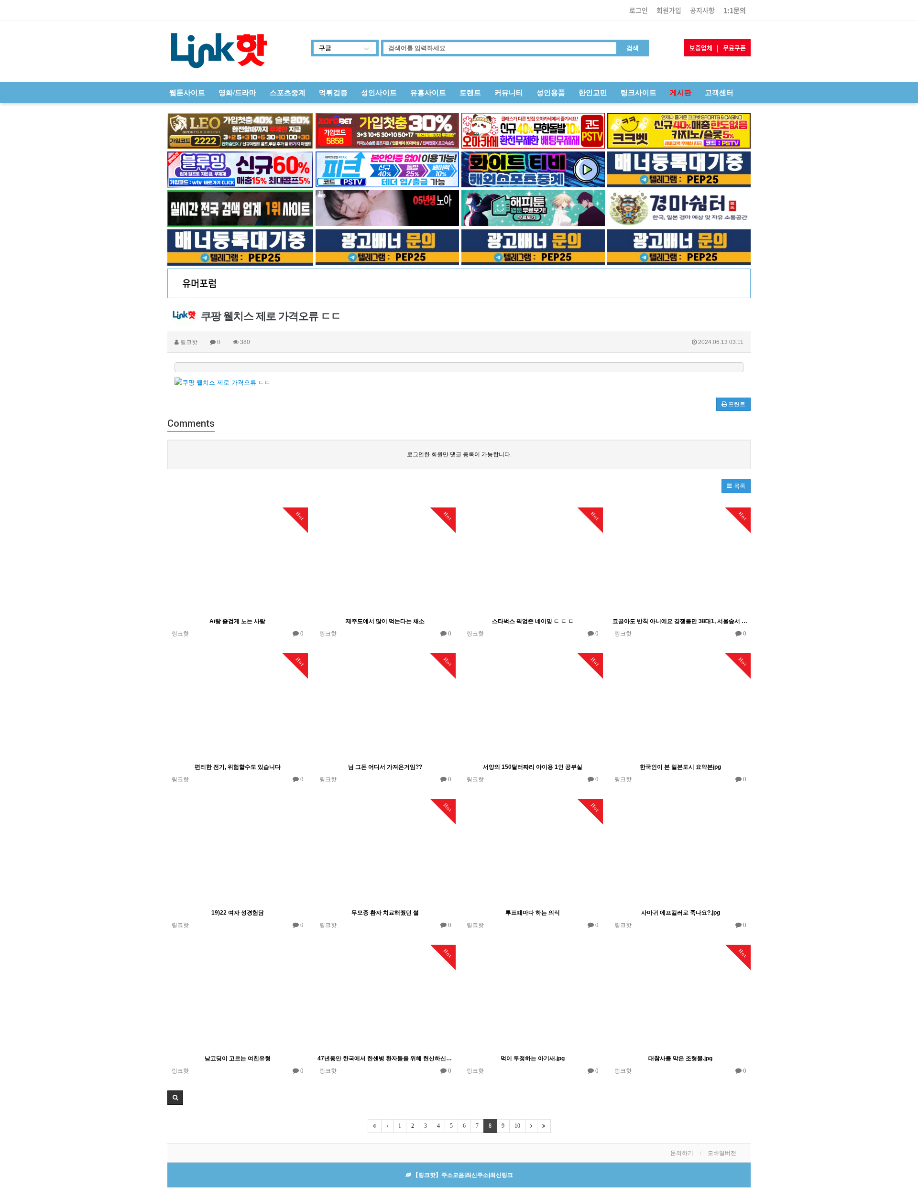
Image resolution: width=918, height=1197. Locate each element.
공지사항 (702, 10)
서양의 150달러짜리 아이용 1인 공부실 (532, 767)
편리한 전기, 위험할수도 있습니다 (238, 767)
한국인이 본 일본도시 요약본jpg (680, 767)
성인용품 (550, 93)
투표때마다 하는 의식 (532, 912)
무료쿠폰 (734, 47)
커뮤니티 (508, 93)
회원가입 (668, 10)
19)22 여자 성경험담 (237, 912)
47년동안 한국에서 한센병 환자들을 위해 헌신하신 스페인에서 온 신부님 (385, 1058)
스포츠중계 (288, 93)
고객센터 (719, 93)
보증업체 (700, 47)
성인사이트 (379, 93)
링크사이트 (638, 93)
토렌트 (470, 93)
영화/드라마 (237, 93)
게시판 (680, 93)
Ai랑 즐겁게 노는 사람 (237, 621)
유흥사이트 (428, 93)
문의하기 (681, 1153)
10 (517, 1125)
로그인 (638, 10)
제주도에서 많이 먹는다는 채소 (385, 621)
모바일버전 (722, 1153)
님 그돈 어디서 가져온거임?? (385, 767)
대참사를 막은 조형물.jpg (680, 1058)
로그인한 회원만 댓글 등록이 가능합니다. (459, 454)
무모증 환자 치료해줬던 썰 (385, 912)
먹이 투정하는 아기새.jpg (533, 1058)
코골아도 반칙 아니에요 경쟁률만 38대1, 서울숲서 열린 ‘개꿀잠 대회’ (680, 621)
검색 (632, 48)
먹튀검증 (333, 93)
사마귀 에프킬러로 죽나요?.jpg (680, 912)
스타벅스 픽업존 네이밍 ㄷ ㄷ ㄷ (533, 621)
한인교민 (593, 93)
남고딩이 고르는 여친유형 (238, 1058)
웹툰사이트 (187, 93)
